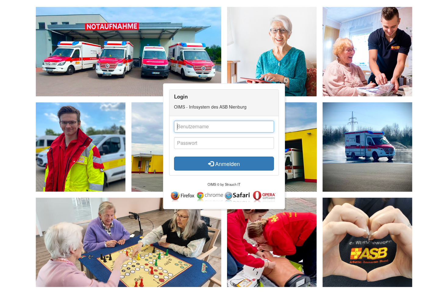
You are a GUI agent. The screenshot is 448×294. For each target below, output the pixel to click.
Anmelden (227, 164)
